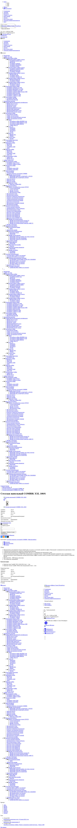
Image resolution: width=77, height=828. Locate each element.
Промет (6, 813)
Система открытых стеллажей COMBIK (17, 173)
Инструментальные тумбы (13, 209)
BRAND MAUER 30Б (12, 99)
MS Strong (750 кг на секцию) (17, 262)
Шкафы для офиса (13, 250)
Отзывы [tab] (7, 544)
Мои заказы (47, 603)
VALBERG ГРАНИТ (15, 71)
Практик (12, 246)
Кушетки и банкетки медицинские (15, 196)
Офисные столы (11, 180)
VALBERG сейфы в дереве (14, 164)
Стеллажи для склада (14, 266)
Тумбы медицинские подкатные (15, 199)
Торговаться (4, 533)
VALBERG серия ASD (12, 168)
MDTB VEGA (10, 158)
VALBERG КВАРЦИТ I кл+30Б (15, 89)
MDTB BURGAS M (15, 83)
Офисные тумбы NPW (15, 184)
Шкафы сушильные (12, 224)
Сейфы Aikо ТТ (14, 125)
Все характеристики (6, 522)
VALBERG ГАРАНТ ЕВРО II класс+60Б (17, 91)
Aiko (5, 805)
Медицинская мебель (11, 185)
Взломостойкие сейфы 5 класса (17, 82)
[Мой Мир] (6, 537)
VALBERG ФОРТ (14, 75)
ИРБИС (12, 136)
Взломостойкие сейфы (11, 58)
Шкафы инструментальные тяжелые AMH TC (21, 223)
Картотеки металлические (15, 231)
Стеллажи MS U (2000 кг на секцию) (16, 255)
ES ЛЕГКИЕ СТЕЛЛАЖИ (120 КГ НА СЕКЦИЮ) (23, 259)
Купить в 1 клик (10, 532)
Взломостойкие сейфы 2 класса (17, 67)
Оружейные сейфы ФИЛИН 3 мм (18, 121)
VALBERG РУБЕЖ (15, 81)
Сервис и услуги (8, 15)
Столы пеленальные (15, 188)
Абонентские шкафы (12, 230)
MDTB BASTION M (15, 70)
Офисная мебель (10, 171)
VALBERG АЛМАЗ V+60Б (14, 95)
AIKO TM (9, 145)
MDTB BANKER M (15, 79)
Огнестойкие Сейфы (11, 97)
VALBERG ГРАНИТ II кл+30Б (14, 90)
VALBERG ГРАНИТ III (16, 77)
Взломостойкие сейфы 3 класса (17, 73)
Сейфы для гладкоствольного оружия (16, 117)
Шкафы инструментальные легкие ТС (19, 220)
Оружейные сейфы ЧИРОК (17, 124)
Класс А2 (11, 133)
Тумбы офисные (13, 242)
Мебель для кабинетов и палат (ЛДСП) (19, 187)
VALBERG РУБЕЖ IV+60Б (14, 94)
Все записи (3, 827)
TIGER (11, 132)
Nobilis (5, 809)
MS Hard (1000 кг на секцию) (17, 263)
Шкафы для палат (14, 191)
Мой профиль (47, 605)
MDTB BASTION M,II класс (14, 107)
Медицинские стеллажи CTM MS (15, 203)
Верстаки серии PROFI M (13, 216)
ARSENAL (12, 128)
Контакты (6, 13)
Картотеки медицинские (13, 201)
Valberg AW (9, 157)
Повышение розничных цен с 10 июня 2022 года (16, 819)
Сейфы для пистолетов (12, 116)
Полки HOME (10, 172)
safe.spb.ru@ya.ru (6, 34)
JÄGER (11, 138)
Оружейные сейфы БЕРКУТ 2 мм (18, 122)
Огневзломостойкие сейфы (13, 86)
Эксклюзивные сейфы (11, 161)
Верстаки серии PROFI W (13, 215)
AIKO (10, 120)
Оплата (5, 17)
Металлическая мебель (11, 226)
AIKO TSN (9, 152)
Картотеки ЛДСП (14, 232)
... (4, 268)
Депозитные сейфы (10, 165)
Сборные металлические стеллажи (17, 258)
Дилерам (6, 12)
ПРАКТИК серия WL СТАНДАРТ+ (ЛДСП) (21, 176)
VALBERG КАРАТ (14, 66)
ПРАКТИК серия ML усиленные (18, 238)
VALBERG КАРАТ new (16, 61)
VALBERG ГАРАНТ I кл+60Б (14, 87)
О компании (7, 11)
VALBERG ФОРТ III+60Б (13, 93)
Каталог (4, 585)
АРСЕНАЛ (12, 130)
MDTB (5, 807)
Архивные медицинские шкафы (15, 200)
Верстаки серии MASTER (13, 213)
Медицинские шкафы (12, 204)
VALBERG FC (10, 141)
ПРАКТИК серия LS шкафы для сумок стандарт (22, 236)
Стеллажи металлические (12, 254)
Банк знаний (7, 16)
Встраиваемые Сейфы (11, 156)
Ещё (5, 21)
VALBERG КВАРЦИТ (15, 65)
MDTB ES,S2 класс (12, 105)
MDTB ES (9, 144)
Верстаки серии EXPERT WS (14, 217)
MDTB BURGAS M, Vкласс (14, 111)
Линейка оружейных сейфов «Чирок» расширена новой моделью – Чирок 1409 (24, 824)
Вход (6, 7)
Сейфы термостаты (8, 160)
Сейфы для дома (8, 56)
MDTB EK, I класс (11, 106)
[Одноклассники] (4, 537)
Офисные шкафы (11, 181)
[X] (8, 537)
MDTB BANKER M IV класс (14, 110)
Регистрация (8, 8)
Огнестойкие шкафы (12, 240)
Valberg (5, 810)
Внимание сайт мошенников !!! (12, 822)
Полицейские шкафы (12, 114)
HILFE (5, 806)
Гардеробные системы (9, 101)
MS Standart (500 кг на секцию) (18, 260)
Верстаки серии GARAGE (13, 212)
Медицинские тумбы (15, 192)
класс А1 (11, 126)
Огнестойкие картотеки (12, 140)
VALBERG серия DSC (12, 169)
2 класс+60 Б (12, 137)
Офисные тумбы (13, 183)
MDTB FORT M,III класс (13, 109)
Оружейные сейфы (10, 113)
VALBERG (12, 129)
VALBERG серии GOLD (13, 162)
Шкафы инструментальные (16, 219)
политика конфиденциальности (12, 20)
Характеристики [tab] (9, 543)
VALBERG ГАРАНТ (15, 63)
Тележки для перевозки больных (15, 197)
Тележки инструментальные (14, 211)
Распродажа (7, 55)
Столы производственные (13, 207)
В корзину (3, 532)
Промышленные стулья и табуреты (16, 208)
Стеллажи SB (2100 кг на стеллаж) (15, 256)
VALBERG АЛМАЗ (15, 85)
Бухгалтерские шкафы (14, 227)
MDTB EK (12, 62)
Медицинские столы (12, 193)
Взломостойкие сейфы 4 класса (17, 78)
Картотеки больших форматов (16, 247)
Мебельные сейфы (10, 142)
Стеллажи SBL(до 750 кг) (13, 264)
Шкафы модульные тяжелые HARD (19, 222)
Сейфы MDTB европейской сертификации (17, 102)
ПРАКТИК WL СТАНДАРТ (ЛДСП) (19, 177)
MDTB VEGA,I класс (12, 103)
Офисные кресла (11, 179)
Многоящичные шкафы (15, 244)
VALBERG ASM (11, 146)
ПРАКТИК (12, 234)
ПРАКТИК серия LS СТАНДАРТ (18, 239)
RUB (5, 1)
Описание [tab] (7, 542)
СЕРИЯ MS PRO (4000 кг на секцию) (19, 267)
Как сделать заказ (8, 19)
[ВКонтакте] (1, 537)
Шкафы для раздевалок (14, 175)
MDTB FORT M (14, 74)
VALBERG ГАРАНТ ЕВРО (17, 69)
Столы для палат (14, 189)
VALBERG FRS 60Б (12, 98)
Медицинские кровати (12, 195)
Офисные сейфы (10, 149)
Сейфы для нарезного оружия (14, 118)
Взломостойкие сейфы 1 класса (17, 59)
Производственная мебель (12, 205)
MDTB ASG (13, 134)
